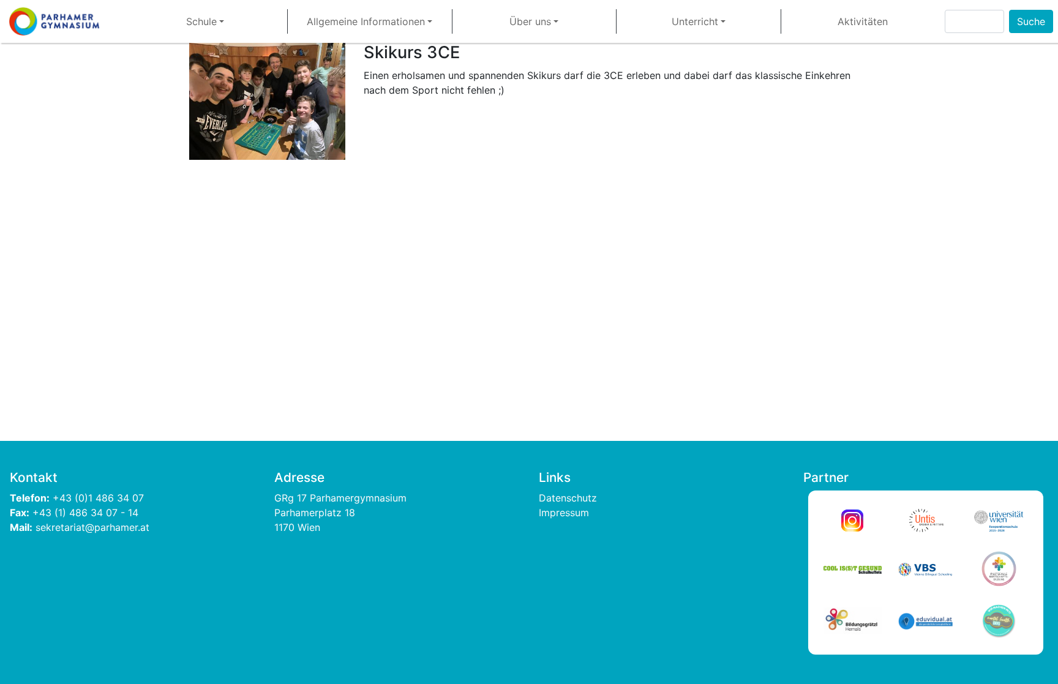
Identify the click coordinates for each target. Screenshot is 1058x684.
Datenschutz (568, 498)
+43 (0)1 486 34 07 (100, 498)
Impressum (564, 512)
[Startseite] (59, 21)
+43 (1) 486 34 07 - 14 (85, 512)
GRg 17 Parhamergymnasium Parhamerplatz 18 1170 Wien (342, 512)
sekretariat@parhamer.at (92, 527)
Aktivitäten (863, 21)
